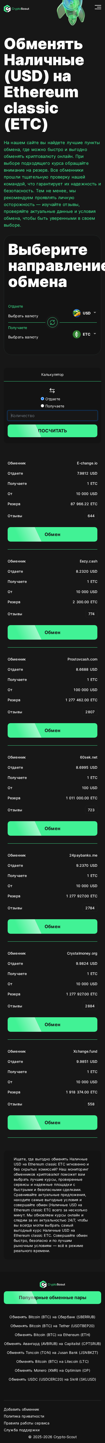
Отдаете (52, 399)
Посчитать (52, 430)
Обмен (52, 534)
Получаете (54, 406)
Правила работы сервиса (26, 1423)
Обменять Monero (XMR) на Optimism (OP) (52, 1370)
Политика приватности (24, 1416)
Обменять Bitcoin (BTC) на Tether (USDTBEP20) (52, 1326)
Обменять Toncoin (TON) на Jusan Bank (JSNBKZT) (52, 1352)
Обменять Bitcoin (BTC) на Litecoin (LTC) (52, 1361)
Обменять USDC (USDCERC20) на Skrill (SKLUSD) (52, 1379)
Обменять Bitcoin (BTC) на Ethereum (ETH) (52, 1334)
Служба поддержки (22, 1430)
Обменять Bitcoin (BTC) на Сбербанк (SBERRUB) (52, 1317)
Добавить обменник (21, 1409)
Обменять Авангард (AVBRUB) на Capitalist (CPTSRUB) (52, 1343)
